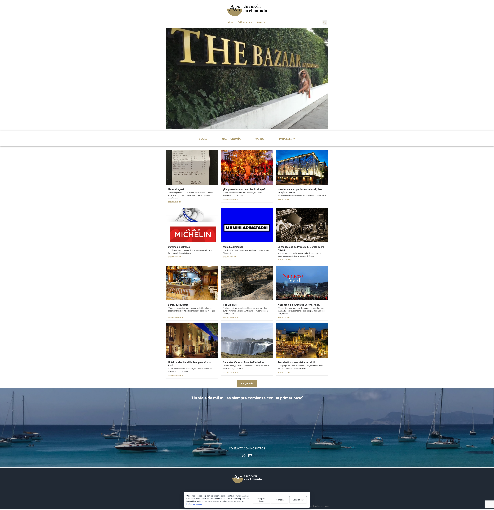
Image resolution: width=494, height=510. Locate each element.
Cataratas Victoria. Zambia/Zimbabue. (244, 362)
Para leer (285, 138)
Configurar (298, 499)
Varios (259, 138)
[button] (325, 22)
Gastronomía (231, 138)
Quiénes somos (245, 22)
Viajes (203, 138)
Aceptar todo (261, 499)
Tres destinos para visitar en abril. (296, 362)
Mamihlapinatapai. (233, 246)
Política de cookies (194, 504)
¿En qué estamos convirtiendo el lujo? (244, 189)
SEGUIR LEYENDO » (175, 202)
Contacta (261, 22)
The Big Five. (230, 304)
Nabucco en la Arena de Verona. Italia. (299, 304)
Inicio (230, 22)
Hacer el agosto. (177, 189)
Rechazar (279, 499)
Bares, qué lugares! (178, 304)
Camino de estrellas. (179, 246)
